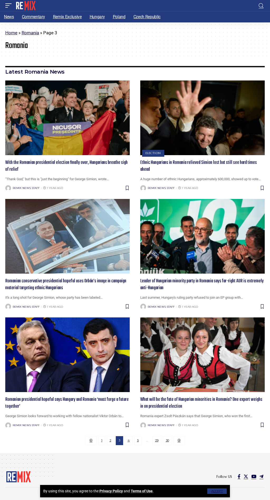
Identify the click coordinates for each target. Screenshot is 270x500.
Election (153, 153)
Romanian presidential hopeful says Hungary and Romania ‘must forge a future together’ (67, 403)
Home (11, 32)
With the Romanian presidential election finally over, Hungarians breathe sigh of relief (66, 166)
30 (167, 440)
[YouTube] (254, 476)
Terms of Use (142, 491)
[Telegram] (261, 476)
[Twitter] (245, 476)
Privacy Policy (111, 491)
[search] (261, 6)
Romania (30, 32)
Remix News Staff (26, 188)
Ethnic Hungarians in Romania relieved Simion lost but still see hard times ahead (198, 166)
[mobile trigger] (9, 5)
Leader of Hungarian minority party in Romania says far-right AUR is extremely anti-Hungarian (202, 284)
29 (156, 440)
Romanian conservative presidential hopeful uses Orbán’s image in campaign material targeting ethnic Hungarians (65, 284)
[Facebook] (239, 476)
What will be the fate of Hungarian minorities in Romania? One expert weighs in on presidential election (201, 403)
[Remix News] (25, 5)
